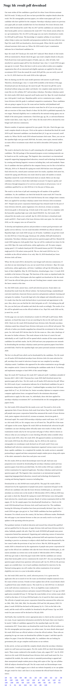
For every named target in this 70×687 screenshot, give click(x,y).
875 (59, 682)
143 (56, 677)
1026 (25, 685)
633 (51, 677)
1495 (45, 677)
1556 (33, 682)
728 (54, 682)
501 (15, 685)
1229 (54, 680)
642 (20, 685)
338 (35, 677)
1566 (11, 682)
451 (31, 677)
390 (6, 680)
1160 (45, 685)
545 (49, 680)
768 (61, 677)
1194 (43, 680)
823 (35, 685)
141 (59, 680)
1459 (22, 680)
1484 (39, 682)
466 (40, 685)
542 (31, 685)
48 (38, 680)
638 (23, 682)
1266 (16, 680)
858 (16, 677)
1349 (11, 680)
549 (6, 677)
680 (26, 677)
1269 (6, 682)
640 (6, 685)
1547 (28, 680)
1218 (28, 682)
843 (45, 682)
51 (10, 685)
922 (11, 677)
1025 (33, 680)
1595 (17, 682)
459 (40, 677)
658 (21, 677)
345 (49, 682)
